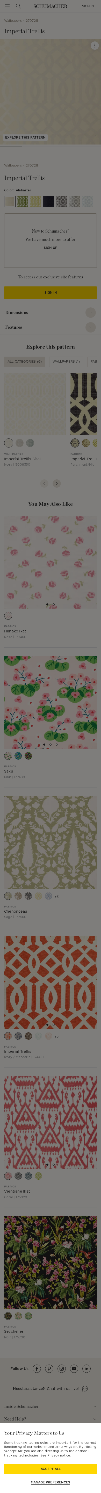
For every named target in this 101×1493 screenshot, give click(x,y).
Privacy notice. (59, 1455)
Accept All (51, 1469)
